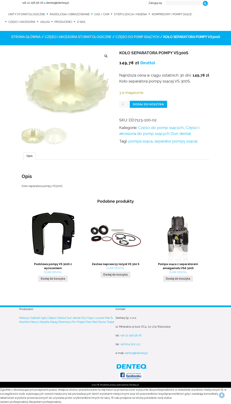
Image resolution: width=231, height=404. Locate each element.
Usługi (45, 21)
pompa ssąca (140, 141)
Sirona (102, 322)
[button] (106, 56)
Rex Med (91, 322)
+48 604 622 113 (130, 344)
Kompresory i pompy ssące (172, 14)
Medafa (44, 322)
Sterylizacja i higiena (130, 14)
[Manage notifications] (222, 395)
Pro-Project (79, 322)
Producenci (63, 21)
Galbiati (35, 317)
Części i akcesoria (21, 21)
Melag (54, 322)
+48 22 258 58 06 (32, 2)
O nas (81, 21)
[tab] (30, 156)
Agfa (44, 317)
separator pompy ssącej (175, 141)
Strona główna (26, 37)
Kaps (90, 317)
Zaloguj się (155, 3)
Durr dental (73, 317)
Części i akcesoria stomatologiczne (78, 37)
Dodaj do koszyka (148, 104)
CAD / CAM (101, 14)
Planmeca (64, 322)
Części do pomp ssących (137, 37)
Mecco (34, 322)
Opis (29, 156)
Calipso (52, 317)
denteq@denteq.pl (57, 2)
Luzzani (99, 317)
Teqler (110, 322)
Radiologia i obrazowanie (70, 14)
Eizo (84, 317)
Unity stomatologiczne (26, 14)
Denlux (61, 317)
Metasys (24, 317)
